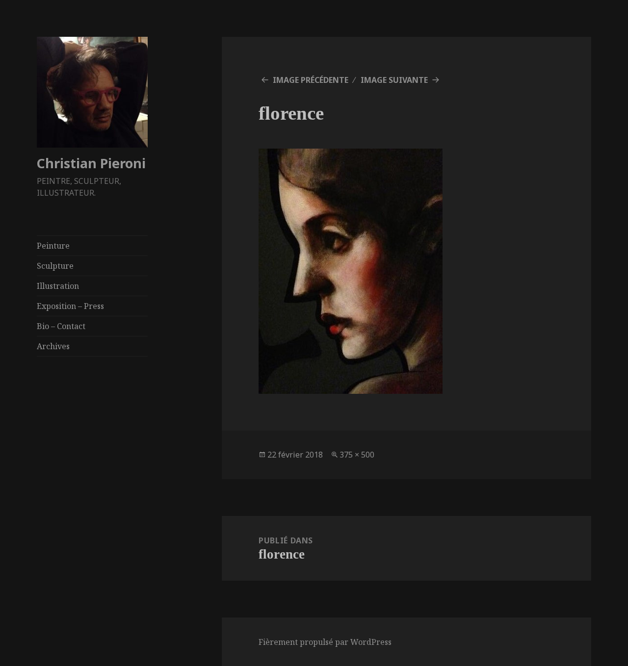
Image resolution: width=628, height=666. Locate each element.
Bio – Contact (61, 326)
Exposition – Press (70, 306)
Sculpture (55, 265)
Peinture (53, 245)
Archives (53, 346)
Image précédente (310, 80)
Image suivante (394, 80)
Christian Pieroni (91, 163)
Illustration (58, 286)
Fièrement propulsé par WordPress (325, 642)
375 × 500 (357, 454)
